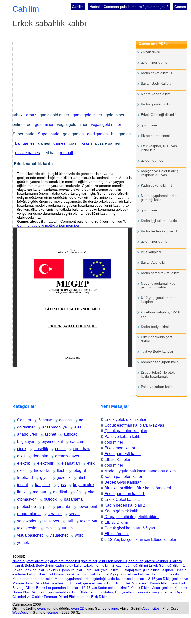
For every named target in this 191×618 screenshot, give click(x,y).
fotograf (76, 470)
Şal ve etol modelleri (64, 561)
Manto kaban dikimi (156, 94)
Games (180, 7)
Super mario (48, 134)
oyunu (113, 608)
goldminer (21, 427)
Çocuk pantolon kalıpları (125, 431)
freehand (21, 477)
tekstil (48, 528)
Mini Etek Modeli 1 (112, 561)
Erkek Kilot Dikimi (50, 574)
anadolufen (21, 434)
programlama (22, 514)
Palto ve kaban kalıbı (157, 387)
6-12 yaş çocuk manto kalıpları (158, 300)
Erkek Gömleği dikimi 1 (159, 115)
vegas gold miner (106, 124)
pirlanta (60, 506)
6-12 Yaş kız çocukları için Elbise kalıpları (140, 539)
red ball (66, 153)
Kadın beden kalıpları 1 (159, 231)
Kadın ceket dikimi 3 (156, 185)
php (45, 506)
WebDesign (21, 612)
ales (76, 427)
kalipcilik (39, 485)
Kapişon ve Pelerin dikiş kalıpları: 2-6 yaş (159, 173)
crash (87, 143)
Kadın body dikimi (155, 327)
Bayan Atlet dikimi (154, 262)
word (78, 535)
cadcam (73, 441)
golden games (152, 160)
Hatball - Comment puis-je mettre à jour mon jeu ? (129, 7)
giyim (43, 477)
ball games (25, 143)
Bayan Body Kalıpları (157, 83)
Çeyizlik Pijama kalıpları (64, 570)
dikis (20, 456)
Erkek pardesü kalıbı (122, 454)
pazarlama (68, 499)
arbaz (31, 115)
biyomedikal (46, 441)
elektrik (20, 463)
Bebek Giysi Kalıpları (123, 482)
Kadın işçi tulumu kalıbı (159, 221)
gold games (97, 134)
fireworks (38, 470)
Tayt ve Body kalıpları (157, 351)
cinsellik (37, 449)
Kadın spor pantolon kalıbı (33, 579)
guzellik (60, 477)
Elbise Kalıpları (117, 459)
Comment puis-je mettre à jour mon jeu (48, 225)
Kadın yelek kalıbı (69, 565)
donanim (36, 456)
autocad (67, 434)
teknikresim (21, 528)
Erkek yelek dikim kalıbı (125, 419)
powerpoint (81, 506)
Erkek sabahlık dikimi (61, 592)
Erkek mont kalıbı (119, 448)
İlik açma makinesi (155, 136)
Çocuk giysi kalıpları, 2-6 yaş (129, 528)
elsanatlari (65, 463)
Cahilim (78, 7)
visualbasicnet (22, 535)
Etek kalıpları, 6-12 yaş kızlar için (159, 148)
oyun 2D (77, 608)
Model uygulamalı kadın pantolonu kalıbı (159, 285)
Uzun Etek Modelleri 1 (131, 583)
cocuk (58, 449)
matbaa (36, 492)
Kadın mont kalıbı (165, 574)
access (62, 420)
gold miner (44, 124)
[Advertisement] (73, 75)
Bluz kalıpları (151, 252)
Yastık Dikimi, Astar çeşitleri (152, 588)
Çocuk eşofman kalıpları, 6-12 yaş (134, 425)
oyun (41, 608)
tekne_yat (84, 521)
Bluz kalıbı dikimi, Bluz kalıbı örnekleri (137, 488)
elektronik (41, 463)
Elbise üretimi (116, 534)
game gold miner (87, 115)
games (59, 143)
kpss (60, 485)
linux (20, 492)
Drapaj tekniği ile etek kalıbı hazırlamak (158, 374)
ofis (76, 492)
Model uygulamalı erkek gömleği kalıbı (159, 198)
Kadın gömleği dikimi (157, 104)
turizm (65, 528)
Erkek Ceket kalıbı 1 (122, 499)
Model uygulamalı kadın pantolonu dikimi (140, 471)
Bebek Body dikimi (39, 565)
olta (90, 492)
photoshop (21, 506)
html (80, 477)
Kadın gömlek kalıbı (121, 511)
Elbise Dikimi (116, 522)
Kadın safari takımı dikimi (160, 273)
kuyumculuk (78, 485)
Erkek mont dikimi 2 (99, 565)
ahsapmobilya (47, 427)
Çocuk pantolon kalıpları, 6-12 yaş (91, 574)
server (72, 514)
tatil (69, 521)
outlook (47, 499)
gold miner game (154, 62)
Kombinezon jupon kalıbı (160, 362)
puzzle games (27, 153)
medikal (56, 492)
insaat (20, 485)
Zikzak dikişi (150, 52)
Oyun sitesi (151, 608)
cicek (20, 449)
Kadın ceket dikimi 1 (156, 73)
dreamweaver (60, 456)
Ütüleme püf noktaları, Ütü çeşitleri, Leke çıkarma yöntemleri (126, 592)
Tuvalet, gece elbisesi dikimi (91, 583)
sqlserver (47, 521)
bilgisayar (21, 441)
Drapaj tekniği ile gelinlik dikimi (131, 517)
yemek (20, 542)
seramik (51, 514)
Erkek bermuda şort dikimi (156, 339)
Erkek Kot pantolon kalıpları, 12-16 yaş (66, 588)
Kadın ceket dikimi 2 (114, 588)
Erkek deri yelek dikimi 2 (103, 570)
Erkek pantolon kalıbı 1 (124, 494)
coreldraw (77, 449)
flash (59, 470)
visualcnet (54, 535)
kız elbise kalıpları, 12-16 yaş (160, 314)
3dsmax (41, 420)
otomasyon (21, 499)
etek (89, 463)
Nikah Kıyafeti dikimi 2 (29, 561)
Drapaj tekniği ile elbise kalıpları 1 (149, 570)
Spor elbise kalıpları (134, 574)
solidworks (21, 521)
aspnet (47, 434)
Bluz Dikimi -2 (33, 592)
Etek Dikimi (99, 597)
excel (20, 470)
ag (81, 420)
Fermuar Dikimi (56, 597)
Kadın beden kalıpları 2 (124, 505)
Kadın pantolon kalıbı (123, 477)
